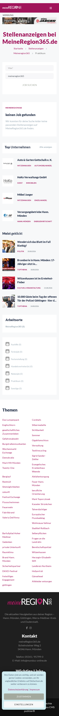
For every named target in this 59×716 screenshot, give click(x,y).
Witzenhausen (24, 166)
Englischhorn (8, 425)
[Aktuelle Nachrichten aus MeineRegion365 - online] (11, 7)
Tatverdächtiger (39, 509)
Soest (20, 183)
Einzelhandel (40, 200)
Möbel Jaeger (25, 194)
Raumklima (7, 552)
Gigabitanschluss (40, 440)
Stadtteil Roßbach (40, 528)
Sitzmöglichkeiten (11, 486)
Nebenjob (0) (17, 374)
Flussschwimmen (10, 502)
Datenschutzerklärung (18, 689)
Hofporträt (37, 571)
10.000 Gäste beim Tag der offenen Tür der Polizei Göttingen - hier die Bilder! (37, 300)
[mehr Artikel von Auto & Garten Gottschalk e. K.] (7, 164)
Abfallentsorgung (40, 476)
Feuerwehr (7, 507)
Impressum (35, 689)
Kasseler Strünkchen (42, 504)
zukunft (6, 492)
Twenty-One (8, 468)
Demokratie (8, 457)
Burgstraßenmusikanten (14, 444)
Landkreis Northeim (41, 566)
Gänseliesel (37, 576)
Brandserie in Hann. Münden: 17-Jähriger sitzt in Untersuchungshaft (36, 264)
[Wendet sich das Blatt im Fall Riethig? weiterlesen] (8, 246)
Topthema (22, 270)
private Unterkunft (11, 547)
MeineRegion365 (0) (15, 326)
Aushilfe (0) (16, 344)
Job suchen (29, 85)
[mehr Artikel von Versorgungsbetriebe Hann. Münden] (7, 216)
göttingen (7, 585)
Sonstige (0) (16, 388)
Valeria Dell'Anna (10, 517)
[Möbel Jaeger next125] (29, 20)
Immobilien (31, 183)
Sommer (36, 435)
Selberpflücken (39, 533)
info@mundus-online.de (34, 660)
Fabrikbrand (8, 512)
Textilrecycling (39, 450)
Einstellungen (23, 704)
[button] (50, 8)
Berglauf (6, 476)
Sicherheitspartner (11, 566)
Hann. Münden (24, 221)
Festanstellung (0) (19, 359)
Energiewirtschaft (43, 221)
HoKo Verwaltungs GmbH (32, 177)
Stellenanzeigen (36, 48)
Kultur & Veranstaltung (29, 288)
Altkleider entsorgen (42, 581)
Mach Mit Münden (11, 462)
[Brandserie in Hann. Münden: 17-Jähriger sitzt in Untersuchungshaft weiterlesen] (8, 264)
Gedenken (7, 542)
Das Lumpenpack (10, 419)
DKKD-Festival (9, 571)
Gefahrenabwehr (10, 438)
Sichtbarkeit (38, 430)
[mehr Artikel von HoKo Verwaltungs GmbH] (7, 181)
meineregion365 (22, 53)
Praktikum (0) (17, 381)
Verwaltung (37, 445)
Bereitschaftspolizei (41, 547)
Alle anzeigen (45, 147)
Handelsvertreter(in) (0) (22, 366)
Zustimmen (24, 696)
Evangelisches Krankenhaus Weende (38, 468)
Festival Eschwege (11, 497)
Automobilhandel (43, 166)
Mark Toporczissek (41, 499)
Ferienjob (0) (16, 352)
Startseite (18, 48)
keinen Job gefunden (21, 115)
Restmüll (6, 481)
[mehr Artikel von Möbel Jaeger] (7, 199)
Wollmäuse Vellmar (41, 523)
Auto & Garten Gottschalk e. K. (34, 159)
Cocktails (36, 419)
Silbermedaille (39, 425)
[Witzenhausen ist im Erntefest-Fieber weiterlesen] (8, 283)
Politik (20, 251)
